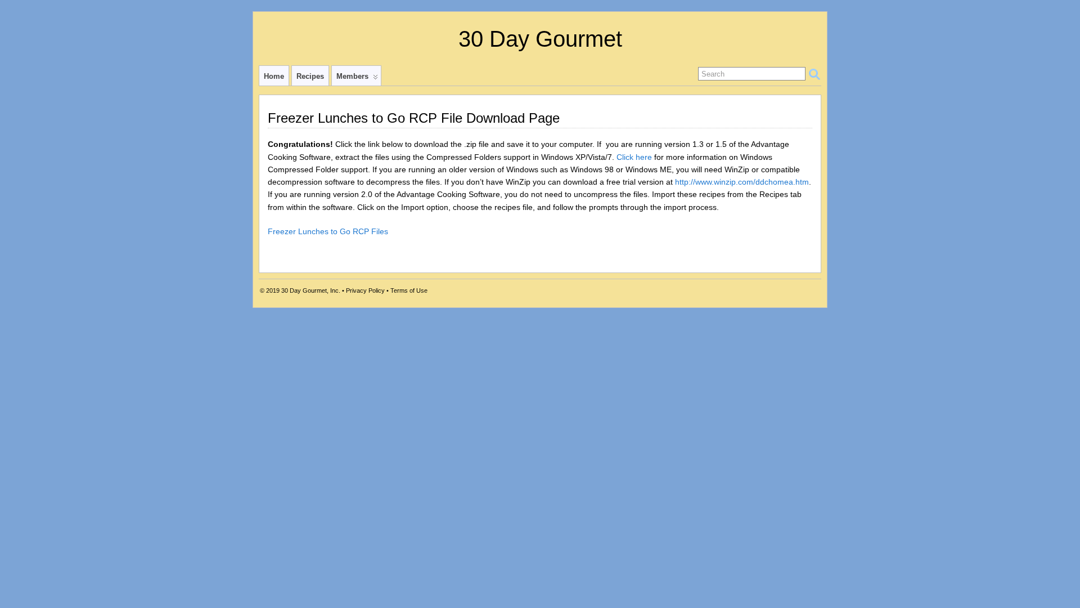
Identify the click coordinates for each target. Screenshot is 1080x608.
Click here (634, 157)
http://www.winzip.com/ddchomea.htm (742, 181)
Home (274, 76)
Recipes (310, 76)
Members (352, 76)
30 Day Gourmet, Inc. (310, 290)
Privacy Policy (365, 290)
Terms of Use (409, 290)
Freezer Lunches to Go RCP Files (328, 231)
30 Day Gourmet (540, 38)
